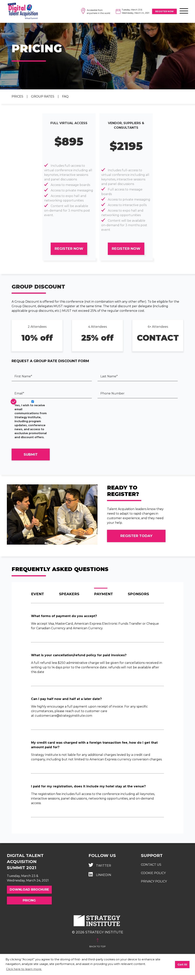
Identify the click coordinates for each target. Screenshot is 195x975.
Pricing (29, 900)
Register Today (136, 536)
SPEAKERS (69, 594)
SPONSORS (138, 594)
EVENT (37, 594)
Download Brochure (29, 889)
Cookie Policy (153, 873)
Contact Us (151, 864)
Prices (17, 96)
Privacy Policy (154, 881)
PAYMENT (103, 594)
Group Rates (42, 96)
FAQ (65, 96)
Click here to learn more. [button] (24, 969)
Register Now (164, 11)
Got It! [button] (182, 964)
